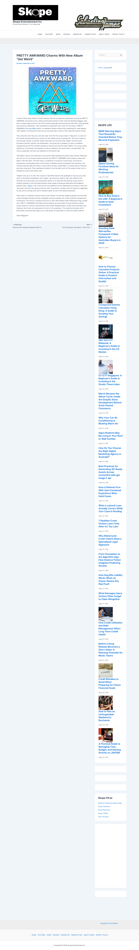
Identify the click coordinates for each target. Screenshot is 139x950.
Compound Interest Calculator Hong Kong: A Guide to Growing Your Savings (109, 310)
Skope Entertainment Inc (27, 21)
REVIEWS (56, 935)
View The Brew (103, 816)
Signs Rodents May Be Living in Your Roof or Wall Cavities (111, 435)
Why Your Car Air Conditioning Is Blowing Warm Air (108, 420)
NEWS (49, 935)
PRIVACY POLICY (102, 935)
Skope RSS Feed (104, 809)
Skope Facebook (104, 806)
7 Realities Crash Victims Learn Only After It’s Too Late (109, 523)
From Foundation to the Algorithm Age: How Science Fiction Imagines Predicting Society (110, 559)
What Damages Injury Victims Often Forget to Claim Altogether (110, 595)
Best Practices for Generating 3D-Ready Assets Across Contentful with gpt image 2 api (110, 471)
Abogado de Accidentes (109, 923)
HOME (34, 935)
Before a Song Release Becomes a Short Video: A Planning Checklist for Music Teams (111, 649)
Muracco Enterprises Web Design (110, 803)
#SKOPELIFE (65, 935)
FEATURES (41, 935)
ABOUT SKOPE (89, 935)
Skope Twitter (103, 813)
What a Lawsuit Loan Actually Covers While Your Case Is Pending (111, 508)
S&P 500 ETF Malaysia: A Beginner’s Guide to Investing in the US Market (109, 345)
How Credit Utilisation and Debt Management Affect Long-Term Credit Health (110, 628)
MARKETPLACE (76, 935)
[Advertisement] (112, 854)
